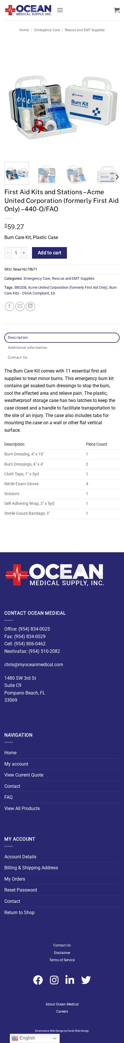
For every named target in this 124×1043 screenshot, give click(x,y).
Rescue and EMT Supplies (85, 30)
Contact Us (62, 945)
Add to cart (49, 252)
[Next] (110, 99)
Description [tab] (18, 337)
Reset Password (20, 890)
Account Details (20, 856)
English (26, 1037)
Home (24, 30)
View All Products (22, 808)
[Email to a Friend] (20, 306)
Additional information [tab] (27, 347)
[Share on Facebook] (9, 306)
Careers (62, 1011)
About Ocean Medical (62, 1004)
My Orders (14, 879)
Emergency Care (47, 30)
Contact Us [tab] (17, 357)
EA (53, 293)
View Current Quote (23, 775)
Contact (12, 786)
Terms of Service (62, 960)
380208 (20, 287)
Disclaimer (62, 953)
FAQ (8, 797)
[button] (60, 10)
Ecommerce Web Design (49, 1030)
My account (16, 764)
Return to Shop (19, 912)
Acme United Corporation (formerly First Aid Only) (68, 287)
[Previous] (14, 99)
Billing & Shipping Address (31, 867)
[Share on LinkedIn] (30, 306)
